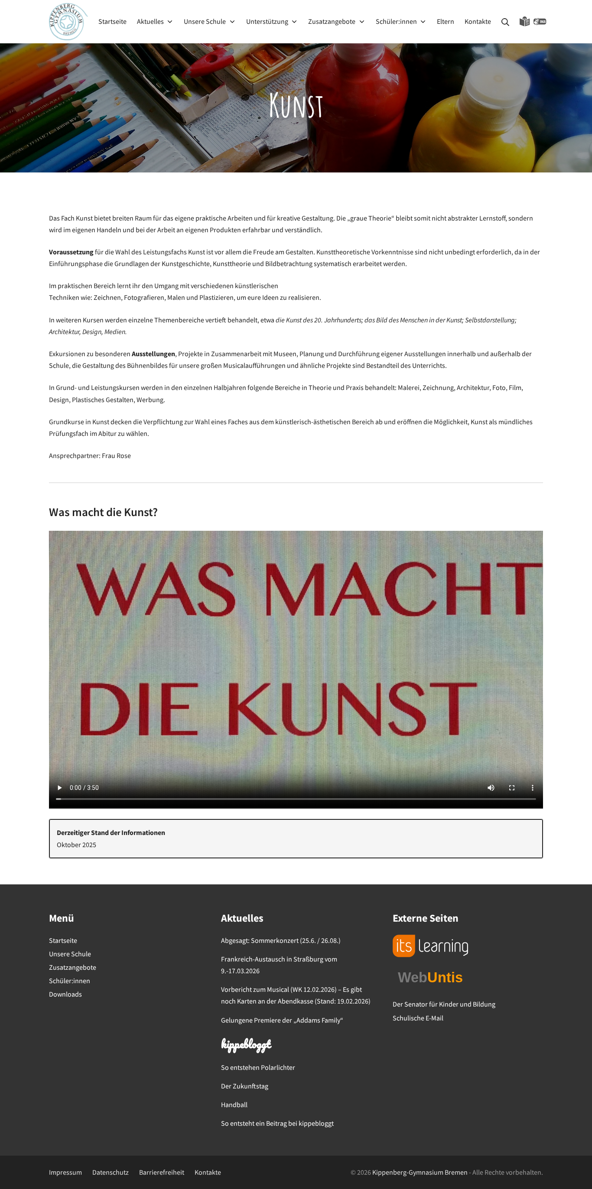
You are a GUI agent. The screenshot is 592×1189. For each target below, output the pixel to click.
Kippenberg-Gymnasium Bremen (420, 1172)
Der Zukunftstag (244, 1086)
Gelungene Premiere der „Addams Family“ (282, 1020)
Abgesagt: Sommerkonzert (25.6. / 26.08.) (281, 940)
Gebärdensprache (539, 21)
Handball (234, 1104)
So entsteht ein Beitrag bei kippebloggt (277, 1123)
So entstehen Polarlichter (258, 1067)
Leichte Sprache (525, 21)
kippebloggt (245, 1045)
